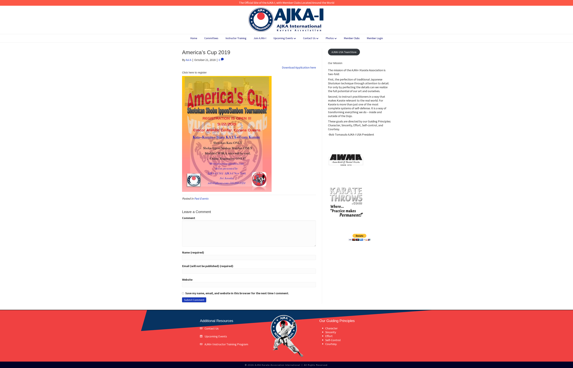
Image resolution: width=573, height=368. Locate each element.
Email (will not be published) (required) (207, 266)
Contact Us (309, 38)
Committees (211, 38)
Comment (188, 218)
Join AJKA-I (260, 38)
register (202, 72)
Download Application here (299, 67)
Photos (330, 38)
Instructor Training (235, 38)
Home (193, 38)
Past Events (201, 198)
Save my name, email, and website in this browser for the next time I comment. (237, 293)
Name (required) (193, 252)
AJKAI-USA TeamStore (344, 52)
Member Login (375, 38)
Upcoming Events (283, 38)
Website (187, 279)
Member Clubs (352, 38)
